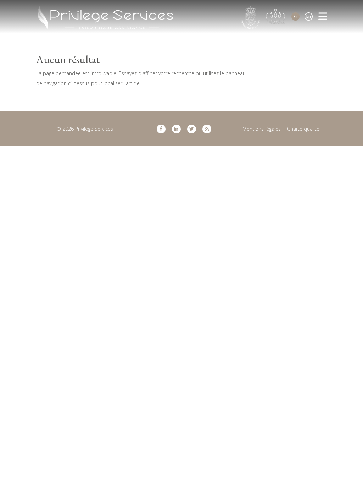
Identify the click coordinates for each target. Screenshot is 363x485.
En (308, 16)
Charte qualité (303, 128)
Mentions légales (261, 128)
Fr (295, 16)
